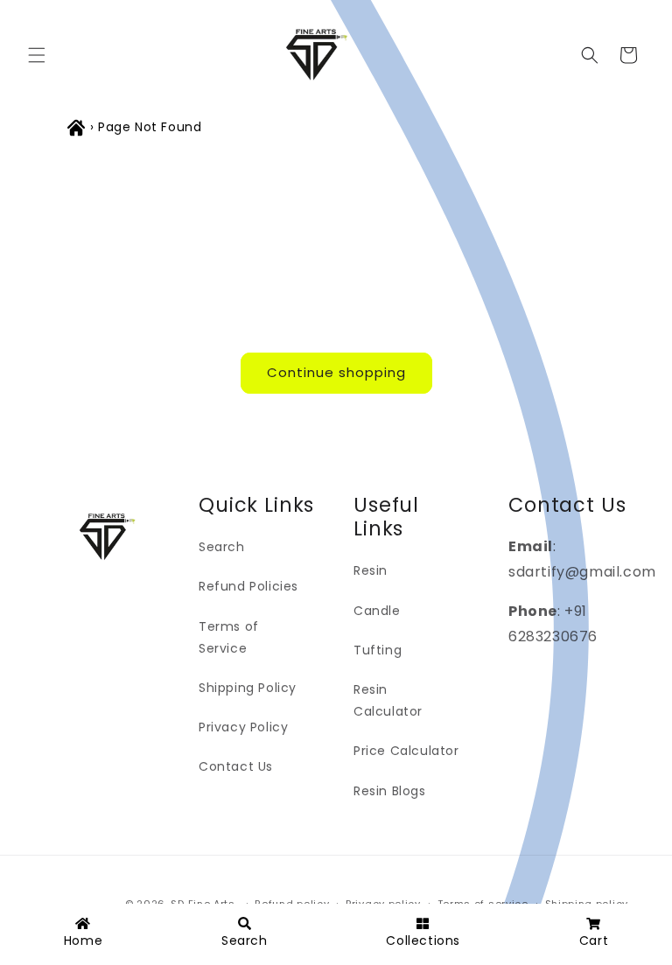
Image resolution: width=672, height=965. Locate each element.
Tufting (378, 650)
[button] (37, 55)
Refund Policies (248, 586)
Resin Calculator (388, 700)
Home (83, 940)
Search (222, 547)
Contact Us (236, 766)
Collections (423, 940)
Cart (593, 940)
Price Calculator (406, 750)
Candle (377, 610)
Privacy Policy (243, 727)
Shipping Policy (248, 687)
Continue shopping (336, 372)
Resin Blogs (390, 791)
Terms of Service (229, 637)
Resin (371, 570)
